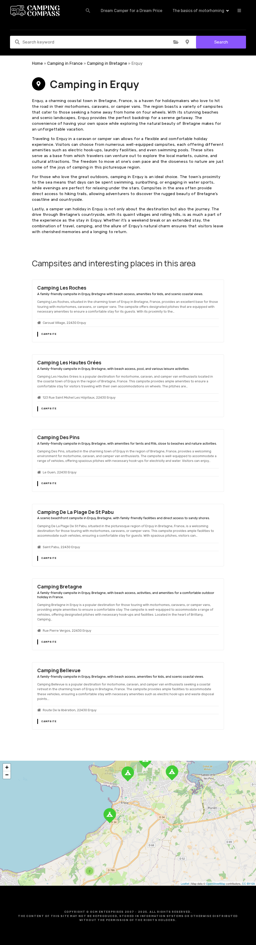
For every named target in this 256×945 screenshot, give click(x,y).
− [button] (6, 775)
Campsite (48, 334)
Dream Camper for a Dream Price (131, 10)
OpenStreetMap (215, 883)
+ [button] (6, 767)
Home (37, 63)
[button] (88, 10)
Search (221, 42)
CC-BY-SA (248, 883)
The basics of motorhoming (198, 10)
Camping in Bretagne (107, 63)
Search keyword (17, 42)
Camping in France (64, 63)
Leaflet (185, 883)
